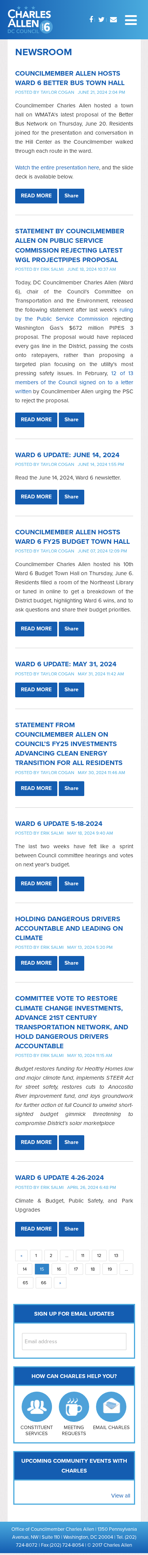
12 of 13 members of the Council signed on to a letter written (74, 382)
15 (42, 1269)
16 (59, 1269)
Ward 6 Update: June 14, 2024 (67, 455)
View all (120, 1495)
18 (93, 1269)
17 (76, 1269)
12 (99, 1255)
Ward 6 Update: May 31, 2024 (66, 664)
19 (110, 1269)
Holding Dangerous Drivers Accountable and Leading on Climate (69, 928)
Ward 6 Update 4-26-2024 (59, 1177)
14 (25, 1269)
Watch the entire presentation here (57, 167)
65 (25, 1282)
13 (116, 1255)
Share (72, 195)
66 (43, 1282)
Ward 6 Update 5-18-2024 (58, 823)
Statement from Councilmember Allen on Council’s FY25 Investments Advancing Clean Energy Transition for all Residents (69, 744)
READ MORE (36, 195)
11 (82, 1255)
